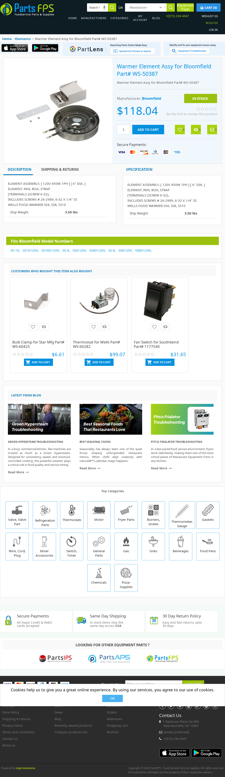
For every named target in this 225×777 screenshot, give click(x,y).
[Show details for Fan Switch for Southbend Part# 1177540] (160, 309)
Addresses (114, 719)
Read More (16, 472)
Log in (213, 30)
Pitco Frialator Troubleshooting (176, 442)
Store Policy (10, 712)
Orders (112, 712)
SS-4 (65, 250)
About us (8, 745)
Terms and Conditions (18, 732)
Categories (120, 18)
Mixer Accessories (44, 553)
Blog (156, 18)
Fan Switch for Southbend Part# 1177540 (156, 344)
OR (120, 7)
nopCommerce (25, 768)
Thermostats (71, 519)
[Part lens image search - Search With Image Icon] (110, 55)
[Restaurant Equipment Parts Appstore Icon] (16, 52)
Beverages (181, 551)
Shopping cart (117, 725)
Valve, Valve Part (17, 521)
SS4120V (79, 250)
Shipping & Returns (60, 169)
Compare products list (70, 732)
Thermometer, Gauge (182, 523)
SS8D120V (143, 250)
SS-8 (111, 250)
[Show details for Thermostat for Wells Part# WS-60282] (99, 309)
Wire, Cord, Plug (17, 553)
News (58, 712)
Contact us (10, 739)
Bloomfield (151, 98)
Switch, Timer (71, 553)
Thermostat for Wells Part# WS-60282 (96, 344)
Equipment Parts (185, 7)
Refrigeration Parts (45, 522)
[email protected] (176, 732)
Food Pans (208, 551)
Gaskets (208, 519)
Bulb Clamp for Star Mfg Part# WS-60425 (38, 344)
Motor (99, 519)
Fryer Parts (126, 519)
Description (19, 169)
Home (72, 18)
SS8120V (125, 250)
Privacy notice (12, 725)
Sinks (153, 551)
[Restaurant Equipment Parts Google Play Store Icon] (46, 52)
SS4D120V (97, 250)
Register (212, 23)
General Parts (99, 553)
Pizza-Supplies (126, 584)
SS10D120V (50, 250)
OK (112, 698)
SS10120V (30, 250)
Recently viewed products (73, 725)
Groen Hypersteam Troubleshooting (35, 442)
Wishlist (112, 732)
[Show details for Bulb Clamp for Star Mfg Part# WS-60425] (38, 309)
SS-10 (15, 250)
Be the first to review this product (192, 114)
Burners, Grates (153, 521)
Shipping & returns (16, 719)
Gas (126, 551)
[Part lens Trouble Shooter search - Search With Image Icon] (194, 54)
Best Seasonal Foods (95, 442)
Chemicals (99, 582)
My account (140, 18)
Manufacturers (94, 18)
